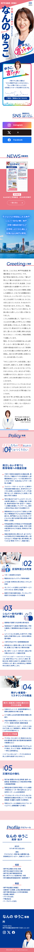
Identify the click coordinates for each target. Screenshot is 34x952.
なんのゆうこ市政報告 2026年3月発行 (17, 197)
